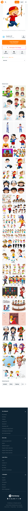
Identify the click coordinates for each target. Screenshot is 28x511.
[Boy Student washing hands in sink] (7, 116)
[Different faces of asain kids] (13, 248)
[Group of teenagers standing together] (11, 388)
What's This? (11, 57)
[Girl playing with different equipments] (9, 376)
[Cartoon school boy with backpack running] (16, 116)
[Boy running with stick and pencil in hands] (7, 225)
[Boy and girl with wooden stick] (9, 235)
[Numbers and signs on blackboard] (10, 400)
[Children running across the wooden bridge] (9, 426)
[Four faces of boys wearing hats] (19, 329)
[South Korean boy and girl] (9, 454)
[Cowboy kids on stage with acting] (7, 192)
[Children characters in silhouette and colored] (8, 339)
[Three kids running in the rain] (14, 413)
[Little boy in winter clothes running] (19, 376)
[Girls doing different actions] (17, 315)
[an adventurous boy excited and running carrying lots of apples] (5, 128)
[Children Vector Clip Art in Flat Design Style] (8, 201)
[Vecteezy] (2, 2)
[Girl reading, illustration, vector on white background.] (17, 166)
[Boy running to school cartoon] (8, 212)
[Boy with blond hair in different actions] (6, 365)
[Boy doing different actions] (8, 290)
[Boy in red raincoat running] (5, 413)
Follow (23, 37)
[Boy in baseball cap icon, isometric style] (8, 152)
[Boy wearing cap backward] (6, 469)
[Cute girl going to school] (6, 181)
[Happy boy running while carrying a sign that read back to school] (7, 91)
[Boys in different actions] (13, 352)
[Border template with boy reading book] (9, 498)
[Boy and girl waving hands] (7, 280)
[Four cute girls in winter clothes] (13, 484)
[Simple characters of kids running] (9, 302)
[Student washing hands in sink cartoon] (14, 128)
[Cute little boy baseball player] (14, 181)
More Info (5, 60)
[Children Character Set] (8, 104)
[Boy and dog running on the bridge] (9, 270)
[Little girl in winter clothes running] (6, 317)
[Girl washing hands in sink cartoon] (8, 140)
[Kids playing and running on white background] (17, 223)
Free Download (14, 42)
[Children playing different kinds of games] (6, 260)
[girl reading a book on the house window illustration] (13, 439)
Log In (22, 2)
